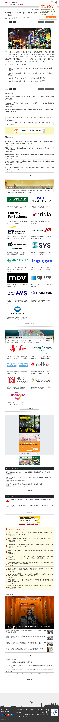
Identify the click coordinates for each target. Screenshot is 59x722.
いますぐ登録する (51, 17)
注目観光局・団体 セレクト (15, 338)
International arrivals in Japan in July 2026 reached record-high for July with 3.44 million (28, 674)
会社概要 (32, 709)
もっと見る (29, 175)
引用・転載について (20, 712)
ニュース (10, 9)
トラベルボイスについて (21, 709)
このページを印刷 (50, 22)
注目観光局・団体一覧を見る (29, 408)
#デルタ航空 (18, 18)
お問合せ (25, 716)
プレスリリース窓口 (41, 714)
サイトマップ (19, 714)
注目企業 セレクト (12, 188)
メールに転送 (40, 22)
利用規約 (43, 712)
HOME (6, 9)
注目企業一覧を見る (29, 323)
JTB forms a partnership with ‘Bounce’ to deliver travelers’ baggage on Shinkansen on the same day (29, 666)
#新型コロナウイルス (27, 18)
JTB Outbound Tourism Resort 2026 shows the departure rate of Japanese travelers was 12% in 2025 (29, 670)
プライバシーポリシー (33, 712)
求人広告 (18, 716)
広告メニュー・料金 (29, 714)
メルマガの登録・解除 (42, 709)
